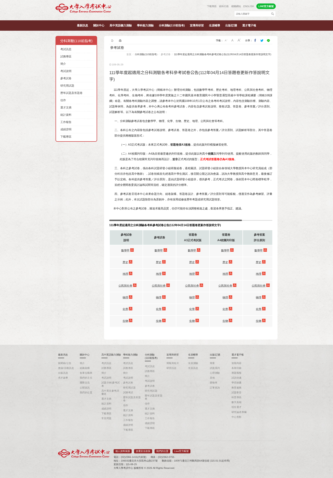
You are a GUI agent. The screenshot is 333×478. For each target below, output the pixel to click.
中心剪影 (237, 417)
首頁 (128, 54)
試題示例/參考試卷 (110, 384)
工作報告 (65, 122)
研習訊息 (171, 368)
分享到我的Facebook (255, 40)
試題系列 (215, 368)
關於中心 (98, 25)
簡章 (212, 363)
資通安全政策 (143, 451)
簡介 (63, 63)
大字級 (239, 40)
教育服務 (237, 387)
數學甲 (125, 250)
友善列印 (120, 40)
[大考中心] (84, 9)
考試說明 (65, 71)
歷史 (125, 262)
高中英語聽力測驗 (121, 25)
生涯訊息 (193, 368)
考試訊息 (65, 49)
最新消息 (63, 354)
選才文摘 (65, 107)
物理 (125, 297)
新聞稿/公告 (64, 363)
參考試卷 (65, 78)
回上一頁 (112, 40)
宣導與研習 (197, 25)
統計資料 (65, 114)
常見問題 (106, 418)
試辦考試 (128, 392)
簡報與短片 (172, 363)
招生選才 (237, 407)
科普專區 (237, 397)
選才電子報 (249, 25)
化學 (125, 309)
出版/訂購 (231, 25)
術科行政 (224, 6)
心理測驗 (215, 372)
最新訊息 (82, 25)
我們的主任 (86, 377)
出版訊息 (63, 372)
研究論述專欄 (239, 412)
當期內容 (237, 363)
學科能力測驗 (145, 25)
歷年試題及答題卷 (71, 92)
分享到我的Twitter (262, 40)
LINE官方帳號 (266, 6)
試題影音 (237, 392)
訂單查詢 (215, 387)
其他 (212, 377)
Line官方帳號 (181, 451)
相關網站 (236, 6)
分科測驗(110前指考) (172, 25)
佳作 (63, 100)
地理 (125, 273)
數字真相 (237, 402)
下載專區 (212, 6)
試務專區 (65, 56)
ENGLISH (248, 6)
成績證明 (65, 129)
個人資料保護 (122, 451)
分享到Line (268, 40)
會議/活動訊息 (66, 368)
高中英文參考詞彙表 (110, 392)
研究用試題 (67, 85)
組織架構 (85, 368)
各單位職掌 (86, 372)
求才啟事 (63, 377)
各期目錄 (237, 368)
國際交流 (85, 382)
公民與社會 (125, 285)
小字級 (226, 40)
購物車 (213, 382)
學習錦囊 (237, 382)
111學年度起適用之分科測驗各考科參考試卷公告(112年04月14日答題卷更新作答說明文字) (222, 54)
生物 (125, 320)
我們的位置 (86, 392)
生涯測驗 (193, 363)
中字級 (232, 40)
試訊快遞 (237, 377)
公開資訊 (85, 387)
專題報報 (237, 372)
